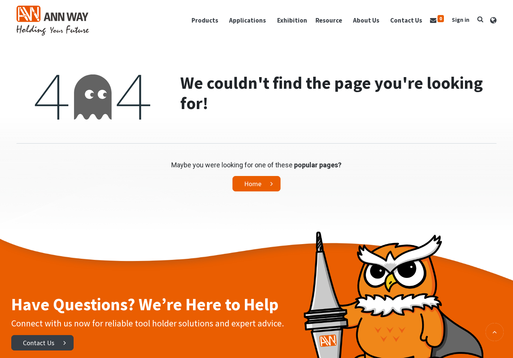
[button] (480, 19)
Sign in (460, 19)
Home (252, 183)
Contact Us (38, 342)
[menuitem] (292, 20)
